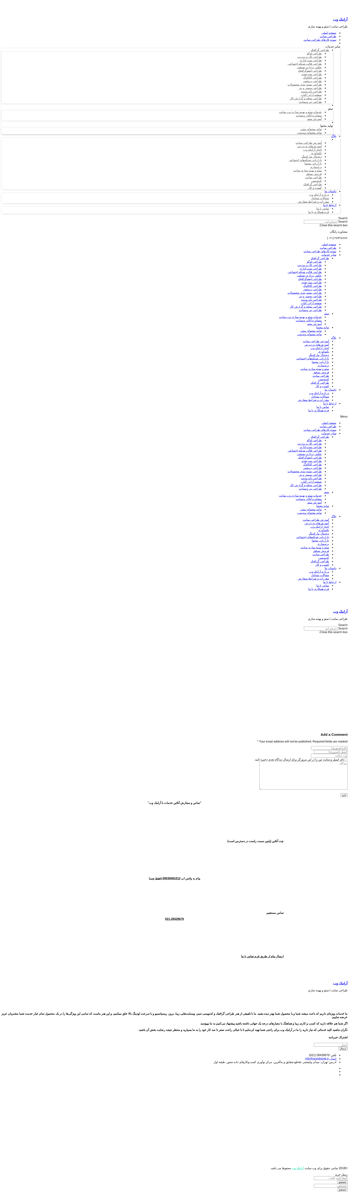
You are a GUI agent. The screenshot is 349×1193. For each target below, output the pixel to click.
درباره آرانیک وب (319, 393)
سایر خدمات (328, 254)
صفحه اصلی (329, 244)
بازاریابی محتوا (320, 362)
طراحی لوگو (314, 261)
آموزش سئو (314, 323)
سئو (326, 313)
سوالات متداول (320, 396)
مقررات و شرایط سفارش (313, 400)
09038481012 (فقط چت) (164, 878)
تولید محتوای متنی (311, 330)
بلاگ (333, 337)
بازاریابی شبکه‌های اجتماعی (312, 358)
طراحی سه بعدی (311, 282)
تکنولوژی (323, 351)
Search (343, 221)
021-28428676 (174, 919)
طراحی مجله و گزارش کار (306, 306)
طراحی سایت (328, 247)
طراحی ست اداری (311, 268)
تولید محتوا (322, 327)
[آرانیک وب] (320, 12)
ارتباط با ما (329, 403)
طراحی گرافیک (320, 258)
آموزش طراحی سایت (316, 341)
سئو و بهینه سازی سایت (314, 368)
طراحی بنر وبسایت (310, 310)
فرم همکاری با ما (318, 410)
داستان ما (330, 389)
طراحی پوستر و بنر (310, 296)
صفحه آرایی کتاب (311, 303)
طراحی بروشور (312, 289)
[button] (174, 218)
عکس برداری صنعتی (309, 275)
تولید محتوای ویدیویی (309, 334)
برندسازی (323, 365)
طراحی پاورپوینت (311, 299)
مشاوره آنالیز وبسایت (309, 320)
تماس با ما (322, 406)
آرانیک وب (340, 19)
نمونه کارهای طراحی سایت (320, 251)
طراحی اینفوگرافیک (310, 279)
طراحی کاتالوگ (312, 285)
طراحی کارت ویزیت (309, 265)
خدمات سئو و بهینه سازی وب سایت (300, 317)
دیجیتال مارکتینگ (319, 355)
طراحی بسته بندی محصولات (305, 292)
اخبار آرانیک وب (319, 348)
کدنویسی (323, 379)
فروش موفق (321, 372)
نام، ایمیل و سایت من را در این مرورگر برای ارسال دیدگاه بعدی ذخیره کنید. (299, 759)
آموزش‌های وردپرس (316, 344)
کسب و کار (322, 386)
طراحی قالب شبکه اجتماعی (305, 272)
